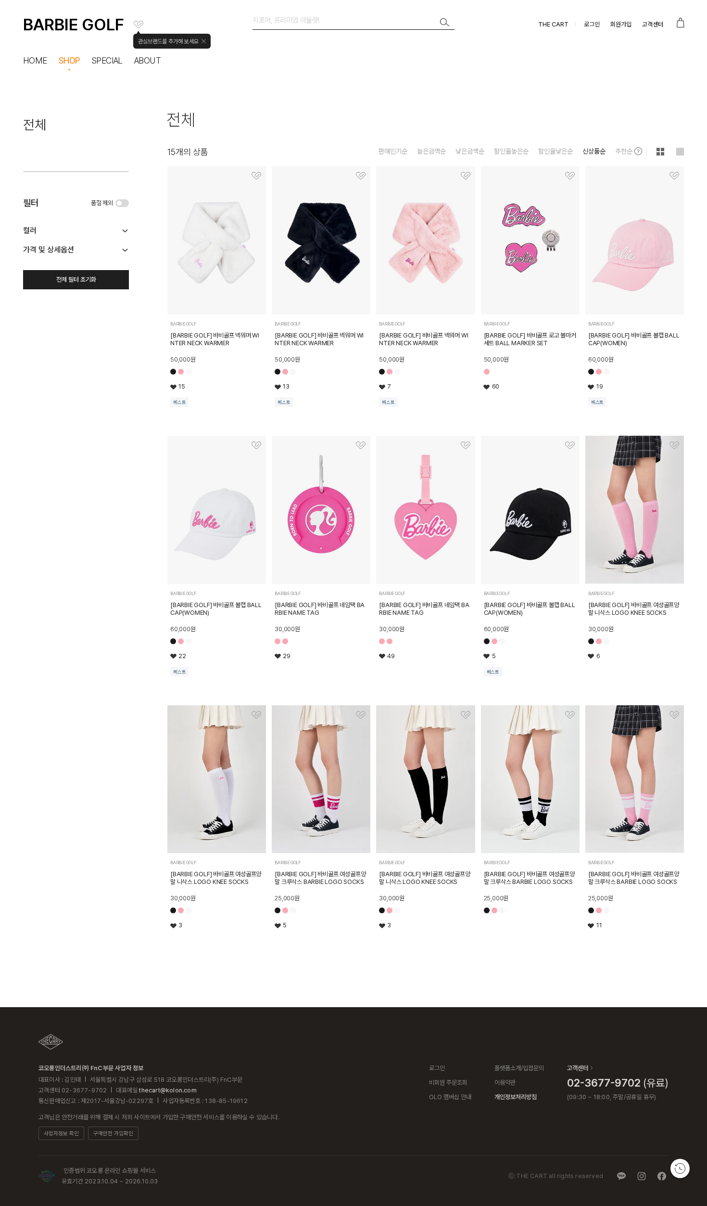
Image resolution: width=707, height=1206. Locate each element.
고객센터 (652, 24)
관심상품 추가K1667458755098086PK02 (256, 445)
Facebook (662, 1176)
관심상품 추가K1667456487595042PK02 (256, 715)
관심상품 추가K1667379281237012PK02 (360, 715)
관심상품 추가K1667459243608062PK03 (570, 175)
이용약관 (505, 1082)
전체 (34, 125)
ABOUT (147, 60)
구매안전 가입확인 (113, 1133)
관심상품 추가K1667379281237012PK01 (674, 715)
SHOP (69, 60)
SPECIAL (107, 60)
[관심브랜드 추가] (138, 24)
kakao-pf (621, 1176)
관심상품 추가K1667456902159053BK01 (465, 445)
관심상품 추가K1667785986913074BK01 (360, 175)
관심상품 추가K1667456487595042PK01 (674, 445)
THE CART (553, 24)
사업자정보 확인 (61, 1133)
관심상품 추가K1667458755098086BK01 (570, 445)
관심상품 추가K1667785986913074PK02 (256, 175)
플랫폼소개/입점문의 (519, 1068)
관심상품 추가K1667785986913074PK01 (465, 175)
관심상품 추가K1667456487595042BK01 (465, 715)
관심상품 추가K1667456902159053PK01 (360, 445)
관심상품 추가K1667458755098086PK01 (674, 175)
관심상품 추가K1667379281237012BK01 (570, 715)
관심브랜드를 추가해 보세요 (168, 41)
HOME (35, 60)
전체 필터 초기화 (76, 279)
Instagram (641, 1176)
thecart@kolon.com (167, 1090)
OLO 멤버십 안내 (450, 1097)
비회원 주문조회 (448, 1082)
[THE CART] (50, 1042)
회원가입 (620, 24)
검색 (444, 22)
